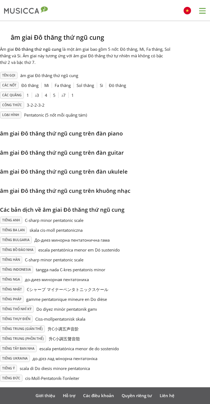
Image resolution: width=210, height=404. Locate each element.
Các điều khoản (98, 395)
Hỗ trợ (69, 395)
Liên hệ (167, 395)
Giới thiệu (45, 395)
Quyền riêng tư (137, 395)
